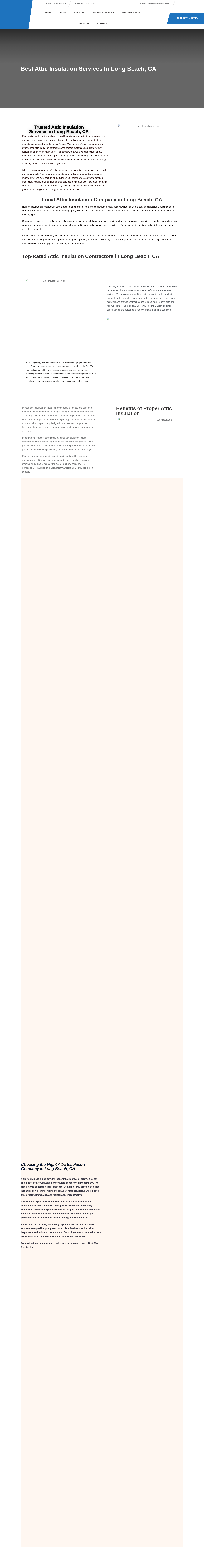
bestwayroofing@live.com (155, 3)
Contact (102, 23)
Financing (79, 12)
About (62, 12)
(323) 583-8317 (87, 3)
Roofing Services (103, 12)
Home (48, 12)
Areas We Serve (130, 12)
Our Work (84, 23)
